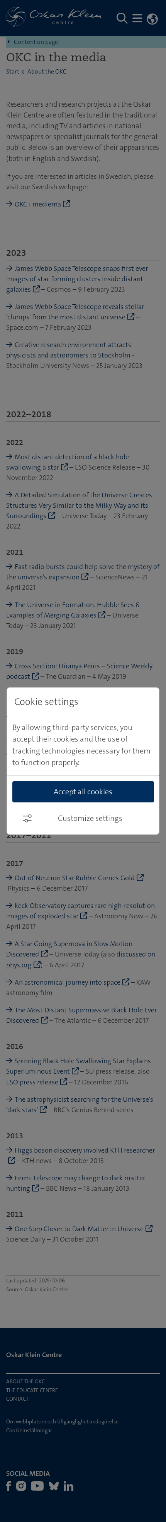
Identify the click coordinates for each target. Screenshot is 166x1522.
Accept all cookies (83, 792)
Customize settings (90, 818)
